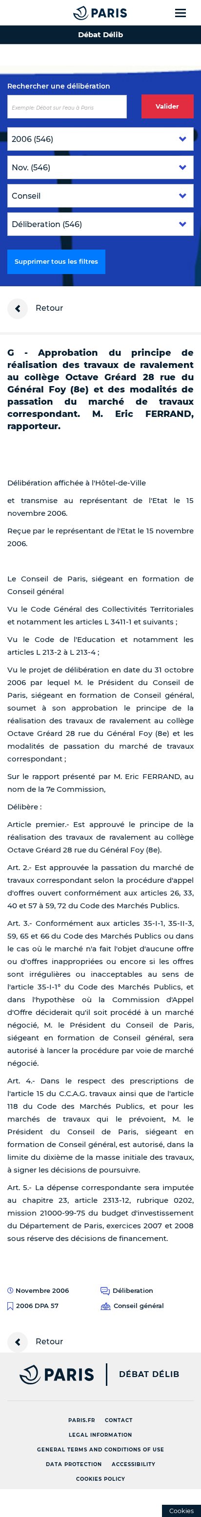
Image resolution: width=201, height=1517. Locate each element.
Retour (48, 308)
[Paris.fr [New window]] (47, 1374)
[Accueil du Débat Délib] (80, 12)
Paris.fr (81, 1420)
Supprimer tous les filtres (56, 261)
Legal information (100, 1435)
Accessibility (134, 1464)
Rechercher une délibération (58, 86)
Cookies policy (100, 1479)
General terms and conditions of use (100, 1450)
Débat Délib (149, 1374)
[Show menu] (186, 12)
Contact (119, 1420)
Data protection (74, 1464)
